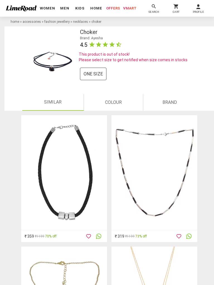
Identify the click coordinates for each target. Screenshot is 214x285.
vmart (130, 8)
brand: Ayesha (91, 38)
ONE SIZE (93, 74)
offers (113, 8)
